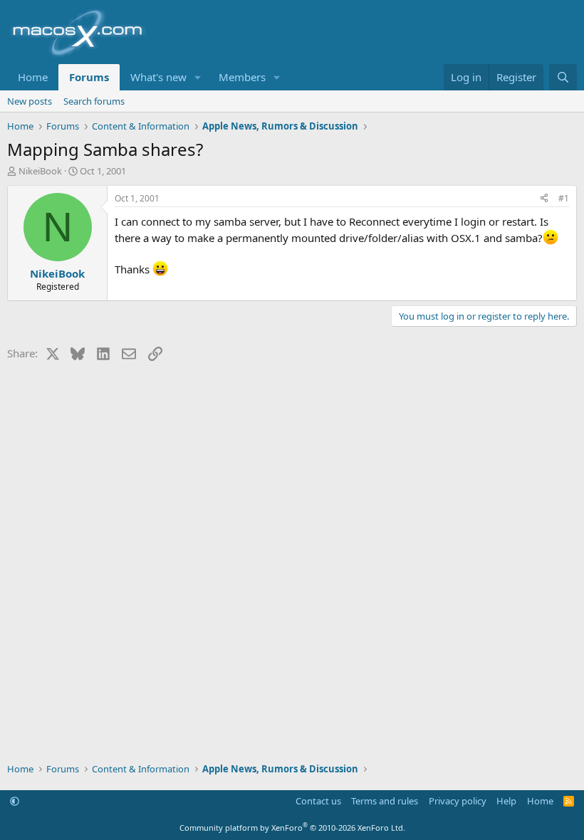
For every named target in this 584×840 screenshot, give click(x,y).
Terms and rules (384, 800)
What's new (158, 77)
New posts (29, 101)
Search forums (94, 101)
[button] (198, 77)
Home (33, 77)
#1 (563, 198)
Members (242, 77)
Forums (89, 77)
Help (506, 800)
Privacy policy (457, 800)
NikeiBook (40, 170)
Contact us (318, 800)
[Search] (563, 77)
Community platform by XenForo (292, 827)
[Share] (544, 199)
